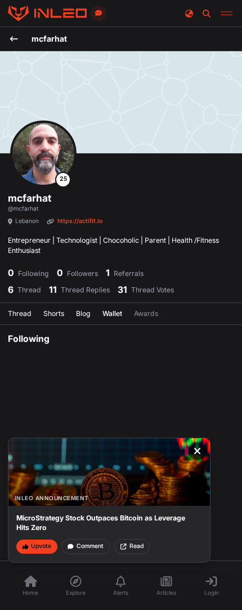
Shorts (53, 313)
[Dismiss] (198, 451)
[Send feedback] (98, 13)
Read (136, 546)
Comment (90, 546)
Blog (83, 313)
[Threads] (47, 13)
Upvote (41, 546)
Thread (20, 313)
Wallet (112, 313)
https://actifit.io (79, 221)
